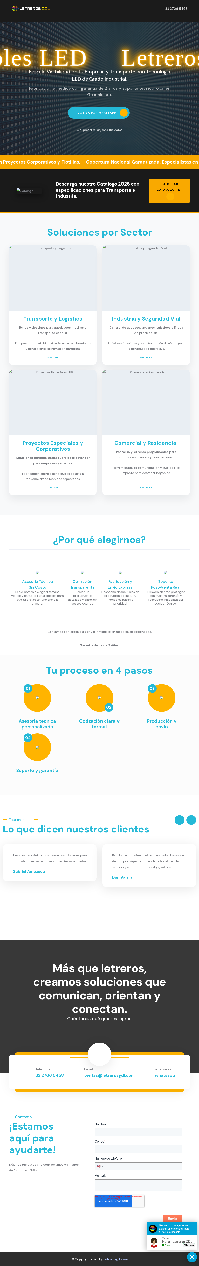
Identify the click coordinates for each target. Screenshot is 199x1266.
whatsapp (165, 1075)
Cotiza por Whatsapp (97, 112)
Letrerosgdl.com (116, 1259)
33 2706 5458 (49, 1075)
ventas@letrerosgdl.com (109, 1075)
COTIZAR (53, 357)
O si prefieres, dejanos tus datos (99, 130)
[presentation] (179, 820)
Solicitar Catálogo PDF (169, 187)
